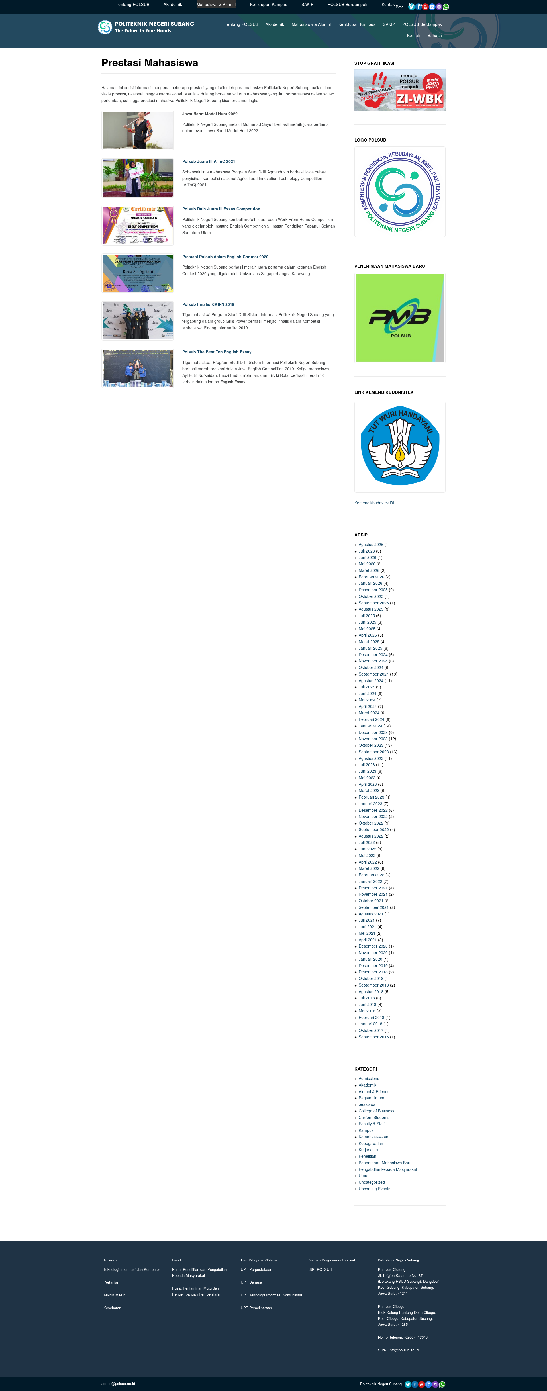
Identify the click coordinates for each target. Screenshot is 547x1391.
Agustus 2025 (371, 609)
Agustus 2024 (371, 680)
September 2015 (374, 1037)
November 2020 (373, 952)
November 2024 (373, 661)
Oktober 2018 (371, 978)
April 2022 (368, 862)
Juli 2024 (367, 687)
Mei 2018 (367, 1011)
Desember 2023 (373, 732)
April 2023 (368, 784)
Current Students (374, 1117)
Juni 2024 (367, 693)
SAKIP (389, 24)
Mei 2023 (367, 777)
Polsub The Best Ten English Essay (217, 352)
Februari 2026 (371, 577)
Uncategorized (372, 1182)
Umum (365, 1175)
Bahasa (435, 35)
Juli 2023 (367, 764)
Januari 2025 (370, 648)
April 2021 (368, 939)
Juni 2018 (367, 1004)
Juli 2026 (367, 551)
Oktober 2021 (371, 900)
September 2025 (374, 603)
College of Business (376, 1111)
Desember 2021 (373, 888)
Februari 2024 (371, 719)
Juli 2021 (367, 920)
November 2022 (373, 816)
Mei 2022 (367, 855)
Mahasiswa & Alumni (311, 24)
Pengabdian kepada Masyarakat (388, 1169)
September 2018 (374, 985)
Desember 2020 (373, 946)
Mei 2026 (367, 563)
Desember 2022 (373, 810)
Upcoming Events (374, 1188)
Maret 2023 (369, 790)
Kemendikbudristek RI (374, 503)
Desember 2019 (373, 965)
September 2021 (374, 907)
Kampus (366, 1130)
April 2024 (368, 706)
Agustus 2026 (371, 544)
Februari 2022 (371, 874)
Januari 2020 (370, 959)
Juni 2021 (367, 926)
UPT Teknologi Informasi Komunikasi (271, 1295)
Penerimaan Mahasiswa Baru (385, 1162)
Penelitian (367, 1156)
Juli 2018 (367, 998)
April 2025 (368, 635)
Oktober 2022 (371, 823)
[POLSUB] (149, 33)
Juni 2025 (367, 622)
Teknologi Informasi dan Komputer (131, 1269)
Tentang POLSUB (241, 24)
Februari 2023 (371, 797)
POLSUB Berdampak (422, 24)
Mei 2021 (367, 933)
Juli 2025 (367, 615)
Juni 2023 (367, 771)
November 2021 (373, 894)
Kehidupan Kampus (356, 24)
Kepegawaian (371, 1143)
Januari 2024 (370, 726)
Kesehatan (112, 1307)
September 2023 (374, 751)
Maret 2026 (369, 570)
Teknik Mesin (114, 1295)
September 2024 (374, 674)
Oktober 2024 (371, 667)
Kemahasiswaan (373, 1137)
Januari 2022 (370, 881)
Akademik (275, 24)
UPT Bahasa (251, 1282)
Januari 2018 (370, 1023)
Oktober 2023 (371, 745)
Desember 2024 (373, 654)
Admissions (369, 1078)
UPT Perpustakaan (256, 1269)
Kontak (413, 35)
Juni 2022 (367, 849)
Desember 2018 (373, 972)
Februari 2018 (371, 1017)
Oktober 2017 (371, 1030)
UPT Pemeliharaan (256, 1307)
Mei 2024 (367, 700)
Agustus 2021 (371, 914)
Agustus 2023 (371, 758)
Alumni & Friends (374, 1091)
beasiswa (367, 1104)
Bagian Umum (371, 1097)
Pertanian (111, 1282)
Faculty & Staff (372, 1123)
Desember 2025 (373, 589)
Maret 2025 (369, 641)
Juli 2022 (367, 842)
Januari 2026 (370, 583)
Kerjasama (368, 1149)
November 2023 (373, 738)
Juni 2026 (367, 557)
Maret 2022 (369, 868)
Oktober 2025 (371, 596)
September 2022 (374, 829)
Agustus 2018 (371, 991)
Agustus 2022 (371, 836)
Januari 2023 (370, 803)
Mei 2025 (367, 628)
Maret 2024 (369, 712)
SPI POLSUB (320, 1269)
